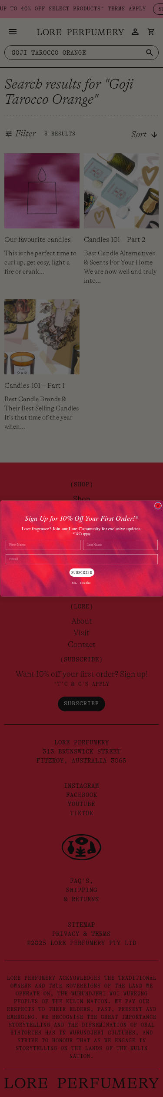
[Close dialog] (158, 505)
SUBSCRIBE (81, 573)
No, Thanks (81, 583)
